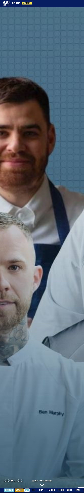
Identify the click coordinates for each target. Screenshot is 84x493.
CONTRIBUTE (26, 3)
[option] (42, 247)
